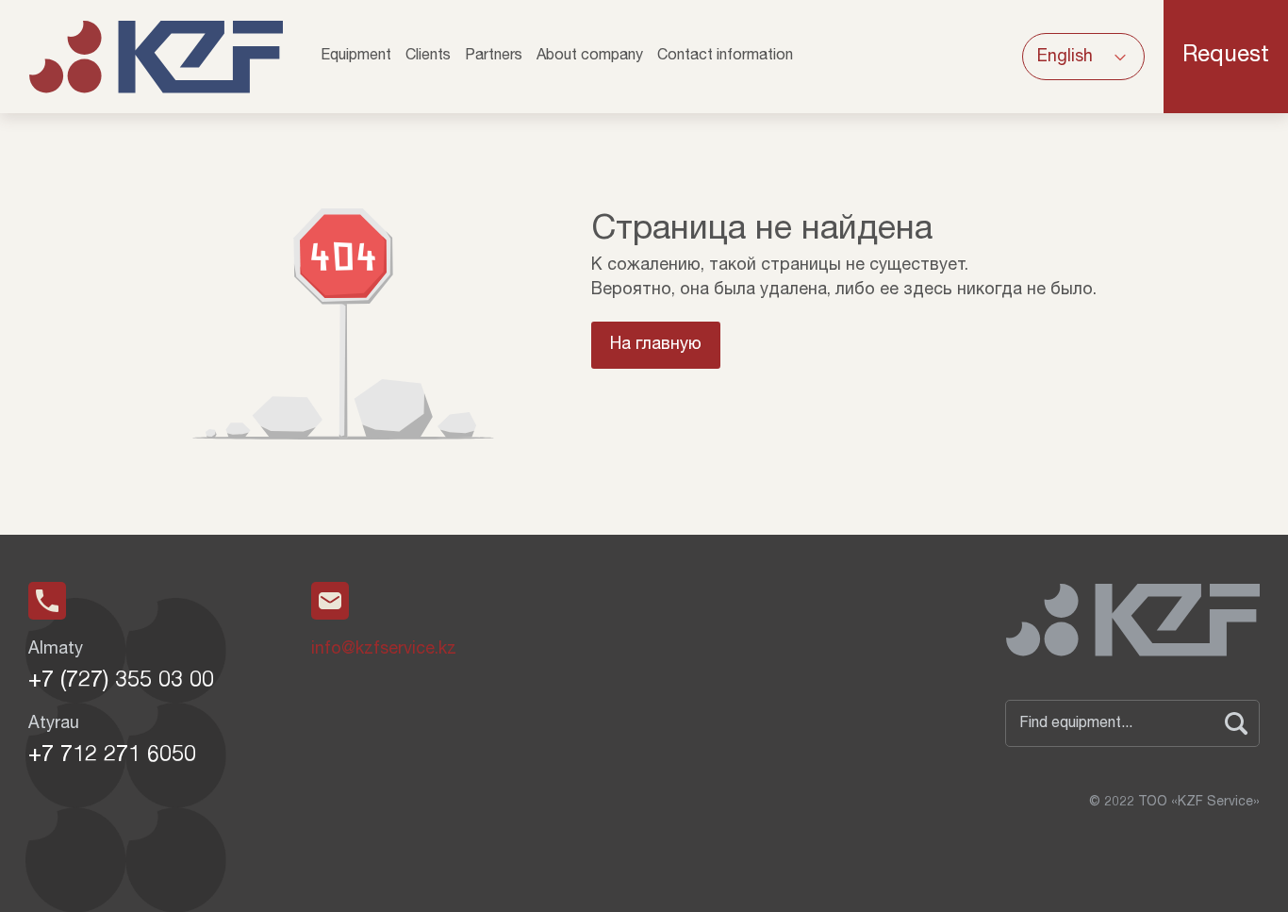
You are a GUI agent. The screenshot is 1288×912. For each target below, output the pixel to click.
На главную (656, 345)
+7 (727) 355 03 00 (121, 682)
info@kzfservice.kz (383, 649)
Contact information (725, 56)
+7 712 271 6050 (112, 756)
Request (1225, 56)
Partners (493, 56)
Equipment (356, 56)
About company (590, 56)
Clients (428, 56)
